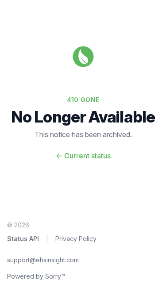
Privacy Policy (76, 238)
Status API (23, 238)
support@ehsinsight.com (43, 260)
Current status (83, 155)
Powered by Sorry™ (36, 276)
